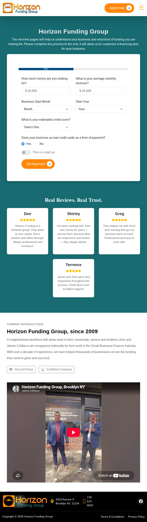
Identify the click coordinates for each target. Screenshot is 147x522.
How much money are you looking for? (44, 81)
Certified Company (59, 369)
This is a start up (44, 152)
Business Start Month (35, 101)
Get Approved (35, 164)
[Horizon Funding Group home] (24, 501)
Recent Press (23, 369)
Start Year (82, 101)
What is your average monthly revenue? (96, 81)
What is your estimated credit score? (45, 119)
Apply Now (116, 8)
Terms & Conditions (112, 516)
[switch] (26, 152)
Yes (28, 143)
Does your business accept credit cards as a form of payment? (63, 137)
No (42, 143)
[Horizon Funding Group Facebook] (141, 501)
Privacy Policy (136, 516)
